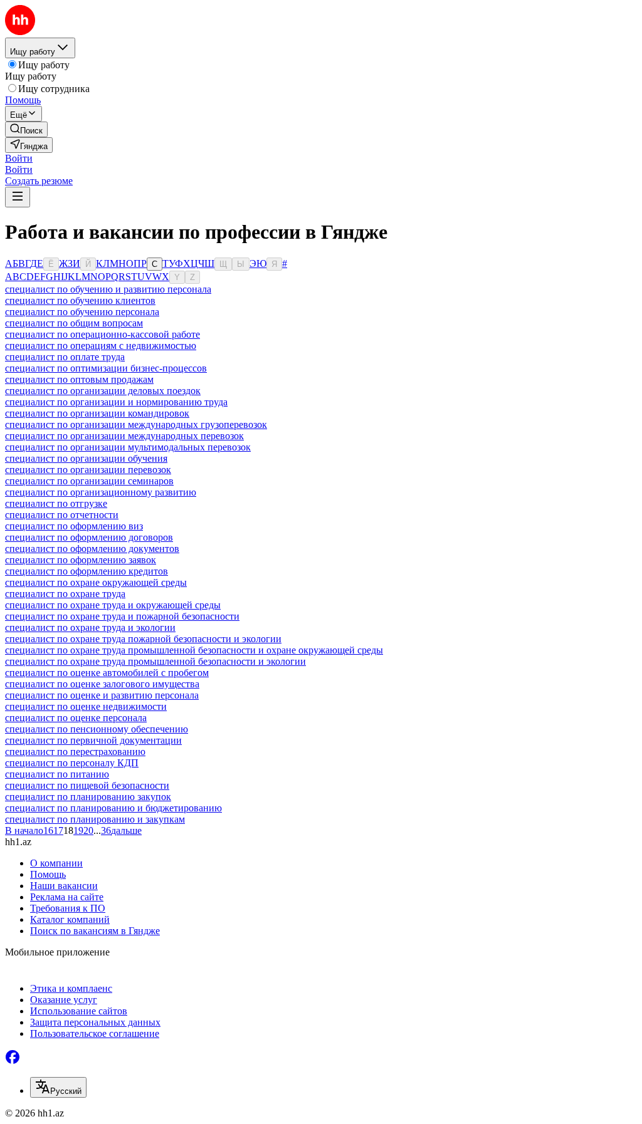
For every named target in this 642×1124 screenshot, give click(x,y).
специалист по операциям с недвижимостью (100, 345)
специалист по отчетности (61, 514)
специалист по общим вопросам (74, 323)
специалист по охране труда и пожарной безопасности (122, 616)
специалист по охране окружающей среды (96, 582)
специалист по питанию (57, 774)
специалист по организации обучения (86, 458)
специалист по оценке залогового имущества (102, 684)
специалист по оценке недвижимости (86, 706)
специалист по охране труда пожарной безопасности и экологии (143, 638)
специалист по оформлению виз (74, 526)
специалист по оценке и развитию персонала (102, 695)
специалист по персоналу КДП (72, 762)
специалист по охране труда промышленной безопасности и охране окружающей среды (194, 650)
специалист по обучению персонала (82, 311)
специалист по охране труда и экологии (90, 627)
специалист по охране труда (65, 593)
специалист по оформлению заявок (80, 559)
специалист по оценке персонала (76, 717)
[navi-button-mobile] (17, 197)
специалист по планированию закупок (88, 796)
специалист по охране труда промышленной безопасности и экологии (155, 661)
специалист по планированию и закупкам (95, 819)
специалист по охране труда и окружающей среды (113, 605)
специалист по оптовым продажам (79, 379)
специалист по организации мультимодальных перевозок (128, 447)
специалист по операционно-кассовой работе (102, 334)
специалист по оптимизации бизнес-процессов (106, 368)
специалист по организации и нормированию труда (116, 402)
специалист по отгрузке (56, 503)
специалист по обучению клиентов (80, 300)
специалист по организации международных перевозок (124, 435)
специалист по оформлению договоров (89, 537)
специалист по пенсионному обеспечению (96, 729)
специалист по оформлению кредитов (86, 571)
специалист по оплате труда (65, 356)
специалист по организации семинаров (89, 481)
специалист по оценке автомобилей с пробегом (107, 672)
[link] (26, 129)
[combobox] (58, 1087)
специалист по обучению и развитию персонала (108, 289)
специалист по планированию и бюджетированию (113, 808)
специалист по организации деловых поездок (103, 390)
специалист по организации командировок (97, 413)
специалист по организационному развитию (100, 492)
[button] (19, 158)
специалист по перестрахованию (75, 751)
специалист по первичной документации (93, 740)
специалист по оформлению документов (92, 548)
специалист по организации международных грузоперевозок (136, 424)
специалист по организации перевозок (88, 469)
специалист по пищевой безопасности (87, 785)
